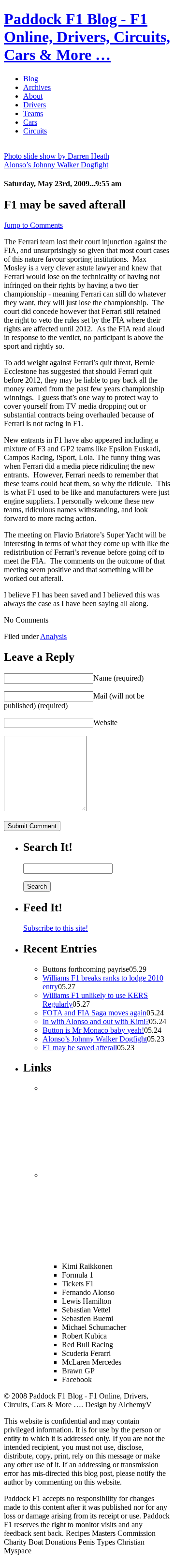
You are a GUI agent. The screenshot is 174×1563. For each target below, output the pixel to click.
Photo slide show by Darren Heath (56, 156)
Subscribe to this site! (55, 928)
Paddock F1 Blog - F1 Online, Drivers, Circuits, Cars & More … (87, 36)
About (33, 96)
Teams (33, 113)
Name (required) (118, 678)
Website (105, 722)
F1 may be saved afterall (80, 1047)
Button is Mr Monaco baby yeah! (93, 1030)
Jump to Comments (33, 225)
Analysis (53, 636)
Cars (30, 122)
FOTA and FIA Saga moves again (94, 1013)
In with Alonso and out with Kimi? (96, 1021)
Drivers (34, 105)
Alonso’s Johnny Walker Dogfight (56, 165)
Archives (37, 87)
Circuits (35, 131)
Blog (30, 78)
